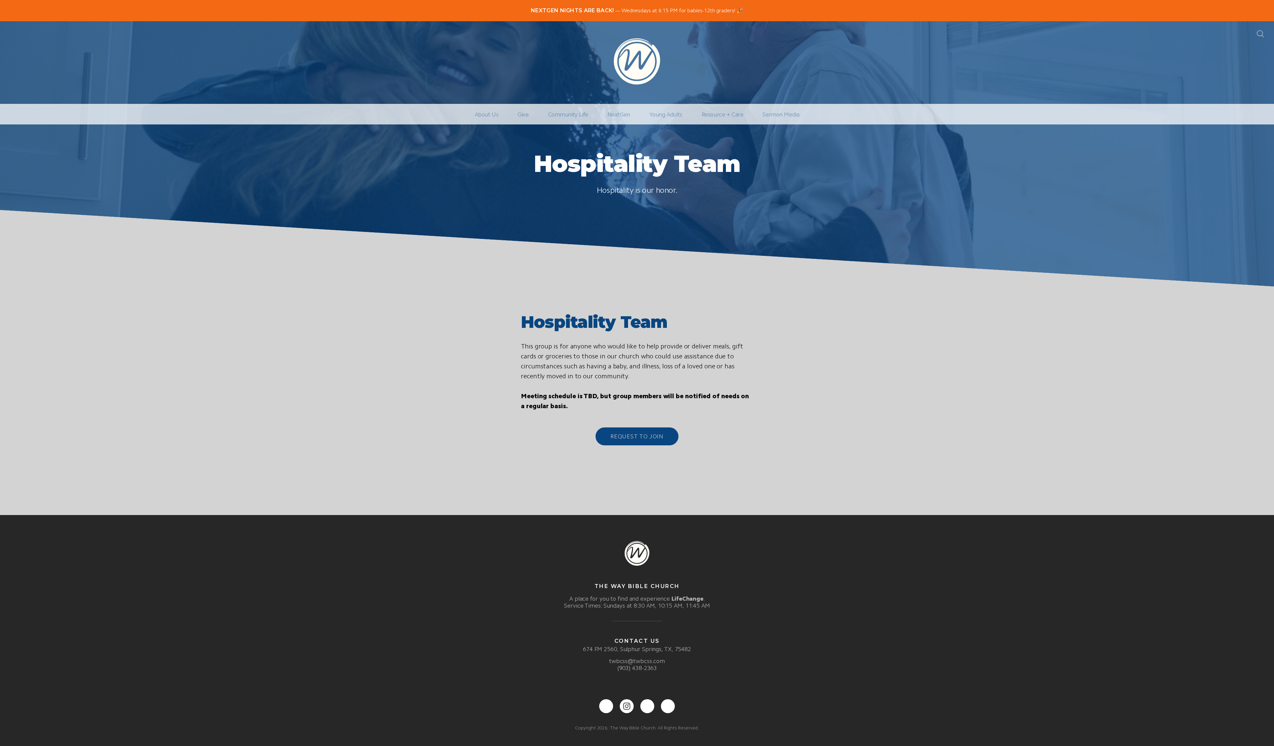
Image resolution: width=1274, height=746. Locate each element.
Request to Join (637, 436)
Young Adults (665, 114)
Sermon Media (780, 114)
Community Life (568, 114)
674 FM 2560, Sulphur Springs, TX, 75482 (637, 649)
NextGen (618, 114)
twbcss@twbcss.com (637, 661)
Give (523, 114)
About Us (487, 114)
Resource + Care (722, 114)
